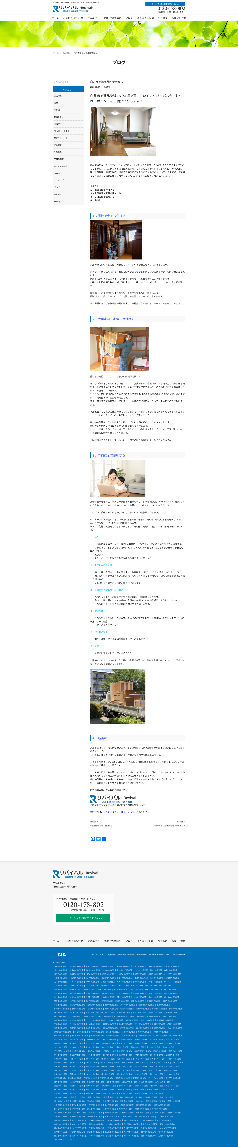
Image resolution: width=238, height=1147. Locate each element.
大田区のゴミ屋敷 (60, 1047)
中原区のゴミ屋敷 (123, 1089)
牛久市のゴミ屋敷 (166, 1097)
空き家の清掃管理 (61, 166)
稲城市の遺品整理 (113, 1035)
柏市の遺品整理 (107, 1001)
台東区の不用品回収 (61, 1120)
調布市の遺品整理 (97, 1032)
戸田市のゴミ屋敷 (60, 1066)
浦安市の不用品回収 (131, 1136)
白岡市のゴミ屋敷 (109, 1055)
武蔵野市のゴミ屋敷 (141, 1109)
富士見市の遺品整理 (168, 989)
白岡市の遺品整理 (141, 978)
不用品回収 (59, 159)
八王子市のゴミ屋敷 (77, 1116)
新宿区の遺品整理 (123, 966)
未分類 (57, 201)
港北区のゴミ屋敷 (156, 1085)
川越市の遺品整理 (108, 982)
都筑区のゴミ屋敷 (125, 1085)
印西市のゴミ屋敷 (146, 1082)
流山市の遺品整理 (137, 1001)
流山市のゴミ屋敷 (90, 1078)
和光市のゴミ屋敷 (156, 1066)
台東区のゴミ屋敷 (125, 1043)
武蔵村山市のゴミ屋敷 (161, 1105)
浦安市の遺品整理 (153, 1001)
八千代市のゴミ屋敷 (77, 1082)
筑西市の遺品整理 (76, 1028)
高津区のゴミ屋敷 (108, 1089)
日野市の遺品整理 (144, 1035)
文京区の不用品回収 (113, 1120)
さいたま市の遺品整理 (172, 982)
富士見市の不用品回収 (113, 1132)
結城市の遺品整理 (174, 1024)
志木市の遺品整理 (60, 993)
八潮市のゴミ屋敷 (123, 1059)
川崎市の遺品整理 (104, 1016)
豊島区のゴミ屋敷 (94, 1051)
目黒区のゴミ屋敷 (122, 1047)
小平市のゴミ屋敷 (79, 1112)
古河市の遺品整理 (60, 1020)
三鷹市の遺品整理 (128, 1032)
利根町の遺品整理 (109, 1024)
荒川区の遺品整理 (60, 970)
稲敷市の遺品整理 (60, 1028)
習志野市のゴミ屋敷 (173, 1078)
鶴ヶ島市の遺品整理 (171, 997)
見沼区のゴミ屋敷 (148, 1062)
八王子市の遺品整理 (93, 1039)
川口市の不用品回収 (113, 1124)
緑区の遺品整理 (165, 985)
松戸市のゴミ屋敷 (156, 1074)
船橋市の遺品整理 (122, 1001)
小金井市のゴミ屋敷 (61, 1105)
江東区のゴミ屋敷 (156, 1043)
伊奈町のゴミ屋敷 (60, 1070)
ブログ (129, 17)
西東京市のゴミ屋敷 (159, 1109)
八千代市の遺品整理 (127, 1005)
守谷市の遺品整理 (76, 1020)
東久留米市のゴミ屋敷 (62, 1112)
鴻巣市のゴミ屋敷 (123, 1070)
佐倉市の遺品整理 (163, 1005)
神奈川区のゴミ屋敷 (108, 1085)
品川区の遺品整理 (76, 974)
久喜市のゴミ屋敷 (76, 1070)
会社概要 (163, 17)
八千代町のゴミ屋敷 (110, 1101)
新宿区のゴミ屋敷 (76, 1043)
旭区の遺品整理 (74, 1016)
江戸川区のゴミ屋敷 (108, 1043)
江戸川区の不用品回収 (165, 1116)
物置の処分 (59, 117)
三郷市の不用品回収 (96, 1128)
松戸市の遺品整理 (76, 1001)
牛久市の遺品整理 (76, 1024)
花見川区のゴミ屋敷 (162, 1082)
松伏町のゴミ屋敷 (60, 1059)
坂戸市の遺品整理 (155, 997)
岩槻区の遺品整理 (108, 985)
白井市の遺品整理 (111, 1005)
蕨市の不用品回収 (60, 1132)
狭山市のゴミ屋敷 (139, 1070)
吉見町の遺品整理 (92, 997)
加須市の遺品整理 (155, 993)
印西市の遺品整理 (78, 1008)
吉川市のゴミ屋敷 (156, 1055)
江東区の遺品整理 (76, 970)
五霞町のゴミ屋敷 (100, 1097)
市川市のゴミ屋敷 (172, 1074)
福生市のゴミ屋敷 (158, 1112)
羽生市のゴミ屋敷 (76, 1074)
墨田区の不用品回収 (131, 1120)
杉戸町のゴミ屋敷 (172, 1066)
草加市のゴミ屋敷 (141, 1055)
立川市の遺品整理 (142, 1028)
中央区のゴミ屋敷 (78, 1051)
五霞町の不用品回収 (165, 1136)
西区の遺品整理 (151, 985)
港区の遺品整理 (156, 970)
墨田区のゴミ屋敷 (137, 1047)
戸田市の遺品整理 (104, 989)
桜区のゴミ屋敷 (105, 1062)
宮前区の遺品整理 (123, 1012)
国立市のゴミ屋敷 (125, 1109)
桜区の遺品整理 (137, 985)
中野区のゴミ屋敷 (172, 1039)
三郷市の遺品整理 (76, 982)
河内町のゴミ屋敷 (94, 1101)
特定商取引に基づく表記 (117, 954)
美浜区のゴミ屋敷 (60, 1085)
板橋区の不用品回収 (61, 1124)
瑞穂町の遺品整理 (60, 1039)
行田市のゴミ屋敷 (92, 1074)
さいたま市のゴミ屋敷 (141, 1059)
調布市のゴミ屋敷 (78, 1109)
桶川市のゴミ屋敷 (60, 1055)
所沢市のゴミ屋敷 (92, 1059)
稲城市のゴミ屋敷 (95, 1112)
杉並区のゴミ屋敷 (92, 1043)
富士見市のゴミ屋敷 (124, 1066)
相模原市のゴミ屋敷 (93, 1093)
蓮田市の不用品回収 (94, 1132)
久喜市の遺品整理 (123, 993)
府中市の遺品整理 (127, 1028)
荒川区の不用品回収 (79, 1120)
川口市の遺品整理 (76, 978)
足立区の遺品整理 (76, 966)
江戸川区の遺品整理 (155, 966)
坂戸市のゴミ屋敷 (108, 1074)
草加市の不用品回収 (61, 1128)
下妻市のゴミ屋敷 (151, 1097)
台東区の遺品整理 (172, 966)
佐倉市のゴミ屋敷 (113, 1082)
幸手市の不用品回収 (150, 1124)
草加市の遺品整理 (172, 978)
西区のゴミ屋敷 (119, 1062)
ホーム (55, 17)
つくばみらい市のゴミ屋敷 (64, 1097)
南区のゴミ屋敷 (163, 1062)
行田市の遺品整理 (139, 997)
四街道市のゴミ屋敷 (129, 1082)
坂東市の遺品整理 (169, 1016)
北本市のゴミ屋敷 (92, 1070)
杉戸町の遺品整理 (92, 993)
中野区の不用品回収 (129, 1116)
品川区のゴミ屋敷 (153, 1047)
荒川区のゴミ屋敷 (141, 1043)
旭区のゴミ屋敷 (152, 1089)
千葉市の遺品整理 (60, 1005)
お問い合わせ (179, 17)
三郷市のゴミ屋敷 (172, 1055)
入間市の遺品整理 (76, 997)
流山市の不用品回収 (113, 1136)
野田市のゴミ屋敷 (141, 1074)
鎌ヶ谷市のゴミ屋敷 (155, 1078)
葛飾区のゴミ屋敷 (141, 1039)
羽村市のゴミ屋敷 (60, 1116)
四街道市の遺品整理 (61, 1008)
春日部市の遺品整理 (108, 978)
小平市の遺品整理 (97, 1035)
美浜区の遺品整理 (111, 1008)
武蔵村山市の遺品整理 (62, 1032)
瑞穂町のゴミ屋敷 (174, 1112)
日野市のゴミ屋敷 (127, 1112)
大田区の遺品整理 (109, 970)
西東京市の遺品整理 (61, 1035)
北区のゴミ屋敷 (168, 1047)
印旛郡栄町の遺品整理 (146, 1005)
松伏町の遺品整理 (92, 982)
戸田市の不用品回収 (77, 1132)
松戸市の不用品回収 (79, 1136)
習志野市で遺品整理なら (102, 825)
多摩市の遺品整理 (128, 1035)
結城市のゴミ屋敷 (142, 1101)
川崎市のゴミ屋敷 (60, 1093)
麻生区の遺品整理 (108, 1012)
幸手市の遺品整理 (125, 978)
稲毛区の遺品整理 (127, 1008)
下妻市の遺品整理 (60, 1024)
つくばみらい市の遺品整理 (96, 1020)
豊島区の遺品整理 (139, 974)
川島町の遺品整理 (108, 997)
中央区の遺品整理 (123, 974)
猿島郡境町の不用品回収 (63, 1139)
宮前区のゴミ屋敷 (76, 1089)
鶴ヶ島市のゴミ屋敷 (124, 1074)
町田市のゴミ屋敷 (142, 1112)
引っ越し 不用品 (61, 131)
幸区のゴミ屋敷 (138, 1089)
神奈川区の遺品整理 (159, 1008)
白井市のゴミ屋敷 (60, 1082)
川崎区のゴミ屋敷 (167, 1089)
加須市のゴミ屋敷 (108, 1070)
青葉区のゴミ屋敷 (141, 1085)
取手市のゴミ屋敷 (109, 1093)
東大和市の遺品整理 (174, 1028)
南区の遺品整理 (76, 989)
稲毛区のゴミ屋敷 (76, 1085)
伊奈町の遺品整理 (108, 993)
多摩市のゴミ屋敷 (111, 1112)
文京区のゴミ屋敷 (92, 1047)
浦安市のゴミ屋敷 (106, 1078)
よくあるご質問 (145, 17)
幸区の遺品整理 (60, 1016)
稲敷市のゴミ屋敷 (158, 1101)
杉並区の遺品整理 (139, 966)
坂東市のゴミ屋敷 (125, 1093)
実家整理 (58, 95)
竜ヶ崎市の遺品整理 (93, 1024)
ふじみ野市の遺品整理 (172, 974)
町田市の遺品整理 (160, 1035)
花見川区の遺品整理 (94, 1008)
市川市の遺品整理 (92, 1001)
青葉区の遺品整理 (60, 1012)
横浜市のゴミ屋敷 (76, 1093)
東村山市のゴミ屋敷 (79, 1105)
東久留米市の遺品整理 (80, 1035)
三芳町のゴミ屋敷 (76, 1066)
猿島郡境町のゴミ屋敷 (133, 1097)
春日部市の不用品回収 (132, 1124)
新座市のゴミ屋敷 (125, 1055)
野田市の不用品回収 (61, 1136)
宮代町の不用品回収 (131, 1128)
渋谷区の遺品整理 (125, 970)
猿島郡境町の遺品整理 (165, 1020)
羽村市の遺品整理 (76, 1039)
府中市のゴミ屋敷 (95, 1105)
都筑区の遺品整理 (175, 1008)
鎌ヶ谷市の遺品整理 (77, 1005)
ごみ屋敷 (58, 145)
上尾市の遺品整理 (136, 989)
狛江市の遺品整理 (113, 1032)
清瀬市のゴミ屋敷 (127, 1105)
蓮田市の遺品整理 (151, 989)
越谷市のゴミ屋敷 (125, 1051)
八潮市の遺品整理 (155, 982)
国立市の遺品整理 (144, 1032)
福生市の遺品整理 (175, 1035)
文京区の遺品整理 (141, 970)
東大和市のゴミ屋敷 (143, 1105)
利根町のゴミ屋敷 (78, 1101)
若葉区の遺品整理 (142, 1008)
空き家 (57, 109)
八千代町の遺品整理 (141, 1024)
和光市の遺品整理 (76, 993)
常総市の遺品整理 (147, 1020)
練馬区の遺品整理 (108, 966)
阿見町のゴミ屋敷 (127, 1101)
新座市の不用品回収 (167, 1124)
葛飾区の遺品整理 (60, 966)
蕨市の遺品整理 (90, 989)
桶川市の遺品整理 (92, 978)
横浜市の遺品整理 (120, 1016)
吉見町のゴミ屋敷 (170, 1070)
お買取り (58, 124)
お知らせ (58, 194)
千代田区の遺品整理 (107, 974)
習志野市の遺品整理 (94, 1005)
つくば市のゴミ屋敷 (84, 1097)
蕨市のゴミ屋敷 (177, 1062)
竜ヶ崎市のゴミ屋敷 (61, 1101)
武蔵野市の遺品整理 (160, 1032)
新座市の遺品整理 (156, 978)
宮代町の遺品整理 (139, 982)
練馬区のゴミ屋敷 (60, 1043)
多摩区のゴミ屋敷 (92, 1089)
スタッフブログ (60, 180)
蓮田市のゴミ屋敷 (108, 1066)
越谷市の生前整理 (109, 1039)
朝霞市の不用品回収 (96, 1124)
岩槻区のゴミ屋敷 (76, 1062)
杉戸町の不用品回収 (165, 1132)
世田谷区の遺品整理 (93, 970)
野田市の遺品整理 (60, 1001)
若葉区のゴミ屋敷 (92, 1085)
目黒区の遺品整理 (170, 970)
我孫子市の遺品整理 (170, 1001)
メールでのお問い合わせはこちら (86, 917)
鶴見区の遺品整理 (92, 1012)
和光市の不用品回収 (148, 1132)
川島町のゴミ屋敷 (60, 1074)
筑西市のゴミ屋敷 (174, 1101)
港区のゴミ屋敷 (107, 1047)
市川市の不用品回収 (96, 1136)
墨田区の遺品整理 (60, 974)
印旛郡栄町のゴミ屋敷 (95, 1082)
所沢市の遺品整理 (123, 982)
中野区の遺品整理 (92, 966)
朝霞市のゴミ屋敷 (160, 1051)
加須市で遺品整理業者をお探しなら (168, 825)
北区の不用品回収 (147, 1120)
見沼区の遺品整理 (60, 989)
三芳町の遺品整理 (120, 989)
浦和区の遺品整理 (92, 985)
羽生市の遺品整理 (123, 997)
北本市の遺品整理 (139, 993)
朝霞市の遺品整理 (60, 978)
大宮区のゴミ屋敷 (158, 1059)
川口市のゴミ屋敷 (175, 1051)
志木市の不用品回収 (131, 1132)
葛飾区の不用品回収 (94, 1116)
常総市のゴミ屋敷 (116, 1097)
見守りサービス (60, 138)
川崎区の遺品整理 (89, 1016)
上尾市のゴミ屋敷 (92, 1066)
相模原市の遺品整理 (136, 1016)
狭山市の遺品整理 (60, 997)
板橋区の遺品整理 (155, 974)
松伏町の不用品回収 (113, 1128)
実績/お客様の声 (113, 17)
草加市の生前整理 (125, 1039)
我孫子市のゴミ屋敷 (122, 1078)
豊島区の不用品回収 (164, 1120)
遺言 (56, 102)
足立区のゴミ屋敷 (156, 1039)
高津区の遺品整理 (155, 1012)
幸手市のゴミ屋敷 (94, 1055)
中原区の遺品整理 (170, 1012)
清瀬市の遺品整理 (158, 1028)
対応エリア (93, 17)
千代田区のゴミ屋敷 (61, 1051)
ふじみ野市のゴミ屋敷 (142, 1051)
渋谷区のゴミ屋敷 (76, 1047)
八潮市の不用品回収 (148, 1128)
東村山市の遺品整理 (110, 1028)
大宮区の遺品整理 (60, 985)
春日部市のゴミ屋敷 (77, 1055)
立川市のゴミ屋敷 (111, 1105)
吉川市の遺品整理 (60, 982)
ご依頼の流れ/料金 (73, 17)
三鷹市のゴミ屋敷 (109, 1109)
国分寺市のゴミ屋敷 (61, 1109)
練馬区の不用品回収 (146, 1116)
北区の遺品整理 (91, 974)
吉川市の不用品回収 (79, 1128)
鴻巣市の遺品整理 (170, 993)
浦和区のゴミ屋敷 (60, 1062)
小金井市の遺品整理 (93, 1028)
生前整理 (58, 152)
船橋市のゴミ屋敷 (75, 1078)
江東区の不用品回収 (96, 1120)
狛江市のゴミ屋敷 (94, 1109)
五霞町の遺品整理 (132, 1020)
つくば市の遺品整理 (115, 1020)
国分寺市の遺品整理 (80, 1032)
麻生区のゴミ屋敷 (60, 1089)
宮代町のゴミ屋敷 (108, 1059)
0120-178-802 (171, 8)
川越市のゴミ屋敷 (76, 1059)
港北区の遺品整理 (76, 1012)
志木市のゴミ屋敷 (141, 1066)
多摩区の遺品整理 (139, 1012)
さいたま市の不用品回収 (167, 1128)
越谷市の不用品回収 (79, 1124)
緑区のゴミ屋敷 (133, 1062)
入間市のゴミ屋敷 (155, 1070)
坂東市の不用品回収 (148, 1136)
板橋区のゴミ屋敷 (109, 1051)
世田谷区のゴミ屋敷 (173, 1043)
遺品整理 (107, 87)
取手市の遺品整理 (153, 1016)
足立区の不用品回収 (112, 1116)
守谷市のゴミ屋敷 (156, 1093)
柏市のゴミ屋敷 (60, 1078)
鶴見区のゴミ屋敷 (172, 1085)
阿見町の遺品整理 (158, 1024)
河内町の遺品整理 (125, 1024)
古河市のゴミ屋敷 (141, 1093)
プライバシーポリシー (98, 954)
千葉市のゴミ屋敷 (139, 1078)
